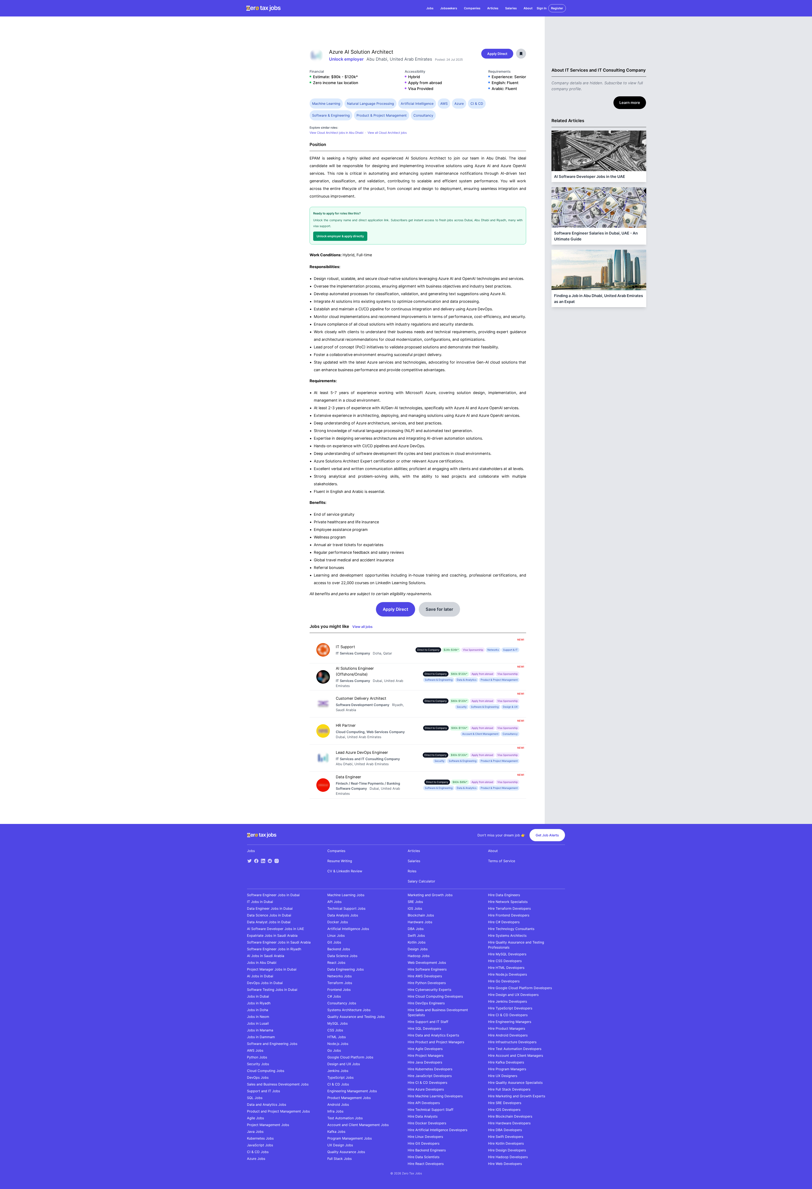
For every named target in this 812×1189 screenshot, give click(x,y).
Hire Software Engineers (427, 969)
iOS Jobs (415, 908)
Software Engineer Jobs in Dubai (273, 895)
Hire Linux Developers (425, 1136)
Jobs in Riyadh (258, 1003)
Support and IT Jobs (263, 1091)
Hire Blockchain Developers (510, 1116)
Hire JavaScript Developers (430, 1076)
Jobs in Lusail (258, 1023)
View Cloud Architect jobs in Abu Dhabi (336, 132)
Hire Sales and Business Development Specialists (438, 1012)
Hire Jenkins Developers (507, 1001)
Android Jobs (338, 1104)
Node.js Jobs (337, 1044)
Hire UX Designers (502, 1076)
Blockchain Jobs (421, 915)
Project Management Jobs (268, 1125)
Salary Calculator (421, 881)
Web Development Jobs (427, 962)
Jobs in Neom (258, 1016)
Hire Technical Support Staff (430, 1109)
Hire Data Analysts (423, 1116)
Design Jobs (418, 949)
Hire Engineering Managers (509, 1022)
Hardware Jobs (420, 922)
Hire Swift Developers (505, 1136)
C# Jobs (334, 996)
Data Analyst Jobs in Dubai (269, 922)
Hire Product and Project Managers (436, 1042)
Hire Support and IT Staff (428, 1022)
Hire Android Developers (508, 1035)
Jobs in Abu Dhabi (261, 962)
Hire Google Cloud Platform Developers (520, 988)
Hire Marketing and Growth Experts (516, 1096)
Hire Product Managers (506, 1028)
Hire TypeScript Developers (510, 1008)
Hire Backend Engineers (427, 1150)
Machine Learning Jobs (345, 895)
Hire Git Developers (423, 1143)
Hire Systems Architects (507, 935)
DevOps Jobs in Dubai (265, 983)
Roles (412, 871)
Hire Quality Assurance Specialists (515, 1082)
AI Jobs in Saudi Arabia (265, 956)
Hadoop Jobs (418, 956)
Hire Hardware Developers (509, 1123)
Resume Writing (339, 861)
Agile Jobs (255, 1118)
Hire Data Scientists (423, 1157)
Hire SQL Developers (424, 1028)
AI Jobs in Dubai (260, 976)
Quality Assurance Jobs (346, 1152)
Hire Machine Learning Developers (435, 1096)
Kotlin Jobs (416, 942)
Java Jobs (255, 1131)
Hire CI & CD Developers (427, 1082)
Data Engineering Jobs (345, 969)
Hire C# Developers (504, 922)
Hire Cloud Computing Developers (435, 996)
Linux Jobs (336, 935)
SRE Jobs (415, 902)
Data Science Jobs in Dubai (269, 915)
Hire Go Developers (504, 981)
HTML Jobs (336, 1037)
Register (557, 8)
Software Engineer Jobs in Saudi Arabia (279, 942)
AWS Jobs (255, 1050)
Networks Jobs (339, 976)
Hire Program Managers (507, 1069)
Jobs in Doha (257, 1010)
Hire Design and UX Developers (513, 995)
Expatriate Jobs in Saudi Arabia (272, 935)
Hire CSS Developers (505, 961)
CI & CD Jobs (258, 1152)
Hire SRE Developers (504, 1103)
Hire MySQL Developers (507, 954)
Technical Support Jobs (346, 908)
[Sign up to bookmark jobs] (521, 54)
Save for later (439, 609)
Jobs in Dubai (258, 996)
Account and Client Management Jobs (358, 1125)
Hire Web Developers (505, 1164)
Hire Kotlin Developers (506, 1143)
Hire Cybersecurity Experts (429, 989)
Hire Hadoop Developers (508, 1157)
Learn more (629, 102)
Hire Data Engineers (504, 895)
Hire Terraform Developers (509, 908)
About (528, 8)
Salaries (511, 8)
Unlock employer (347, 59)
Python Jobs (257, 1057)
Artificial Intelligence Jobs (348, 929)
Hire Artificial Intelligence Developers (437, 1130)
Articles (492, 8)
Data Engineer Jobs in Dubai (270, 908)
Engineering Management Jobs (352, 1091)
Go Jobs (334, 1050)
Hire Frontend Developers (508, 915)
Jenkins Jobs (337, 1071)
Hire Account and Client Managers (515, 1055)
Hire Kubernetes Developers (430, 1069)
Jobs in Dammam (261, 1037)
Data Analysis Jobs (342, 915)
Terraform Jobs (339, 983)
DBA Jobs (416, 929)
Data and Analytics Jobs (266, 1104)
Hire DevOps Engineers (426, 1003)
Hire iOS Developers (504, 1109)
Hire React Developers (426, 1164)
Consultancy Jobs (341, 1003)
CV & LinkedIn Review (344, 871)
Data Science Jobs (342, 956)
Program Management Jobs (349, 1138)
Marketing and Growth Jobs (430, 895)
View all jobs (362, 626)
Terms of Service (501, 861)
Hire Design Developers (507, 1150)
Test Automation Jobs (345, 1118)
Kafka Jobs (336, 1131)
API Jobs (334, 902)
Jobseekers (448, 8)
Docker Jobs (337, 922)
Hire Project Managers (425, 1055)
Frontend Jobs (339, 989)
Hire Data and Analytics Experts (433, 1035)
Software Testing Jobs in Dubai (272, 989)
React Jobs (336, 962)
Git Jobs (334, 942)
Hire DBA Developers (505, 1130)
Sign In (542, 8)
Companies (472, 8)
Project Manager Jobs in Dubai (271, 969)
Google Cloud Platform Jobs (350, 1057)
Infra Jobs (335, 1111)
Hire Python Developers (427, 983)
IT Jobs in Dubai (260, 902)
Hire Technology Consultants (511, 929)
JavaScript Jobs (260, 1145)
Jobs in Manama (260, 1030)
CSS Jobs (335, 1030)
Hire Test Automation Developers (514, 1049)
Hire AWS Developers (425, 976)
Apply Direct (497, 54)
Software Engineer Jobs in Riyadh (274, 949)
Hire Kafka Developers (506, 1062)
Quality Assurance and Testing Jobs (356, 1016)
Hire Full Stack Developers (509, 1089)
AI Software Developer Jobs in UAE (275, 929)
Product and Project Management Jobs (278, 1111)
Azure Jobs (256, 1158)
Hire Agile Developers (425, 1049)
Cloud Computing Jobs (265, 1071)
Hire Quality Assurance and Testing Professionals (516, 944)
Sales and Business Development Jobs (278, 1084)
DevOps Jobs (258, 1077)
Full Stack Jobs (339, 1158)
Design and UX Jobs (343, 1064)
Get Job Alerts (547, 835)
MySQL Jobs (337, 1023)
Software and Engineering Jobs (272, 1044)
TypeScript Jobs (340, 1077)
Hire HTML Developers (506, 967)
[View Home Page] (263, 8)
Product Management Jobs (349, 1098)
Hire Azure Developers (426, 1089)
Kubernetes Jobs (260, 1138)
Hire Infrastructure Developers (512, 1042)
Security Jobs (258, 1064)
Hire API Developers (424, 1103)
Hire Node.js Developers (507, 974)
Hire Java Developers (425, 1062)
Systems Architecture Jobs (348, 1010)
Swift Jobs (416, 935)
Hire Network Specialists (508, 902)
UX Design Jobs (340, 1145)
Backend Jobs (338, 949)
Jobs (429, 8)
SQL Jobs (254, 1098)
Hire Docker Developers (427, 1123)
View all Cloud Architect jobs (387, 132)
